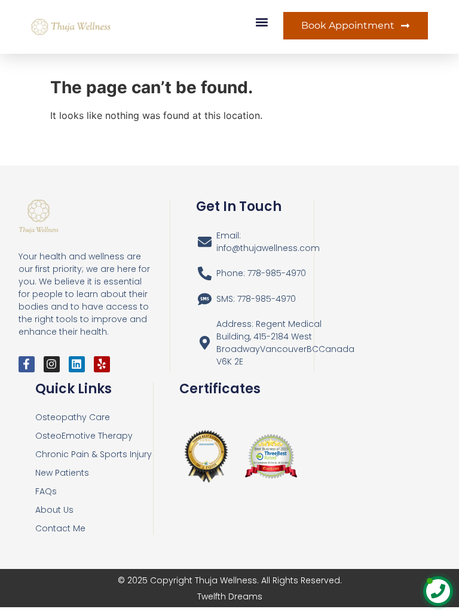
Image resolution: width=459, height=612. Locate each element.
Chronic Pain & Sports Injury (93, 454)
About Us (54, 510)
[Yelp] (102, 364)
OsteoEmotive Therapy (84, 436)
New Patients (62, 473)
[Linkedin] (77, 364)
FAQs (46, 491)
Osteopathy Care (72, 417)
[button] (261, 22)
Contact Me (60, 528)
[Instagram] (52, 364)
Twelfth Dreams (229, 596)
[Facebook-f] (27, 364)
